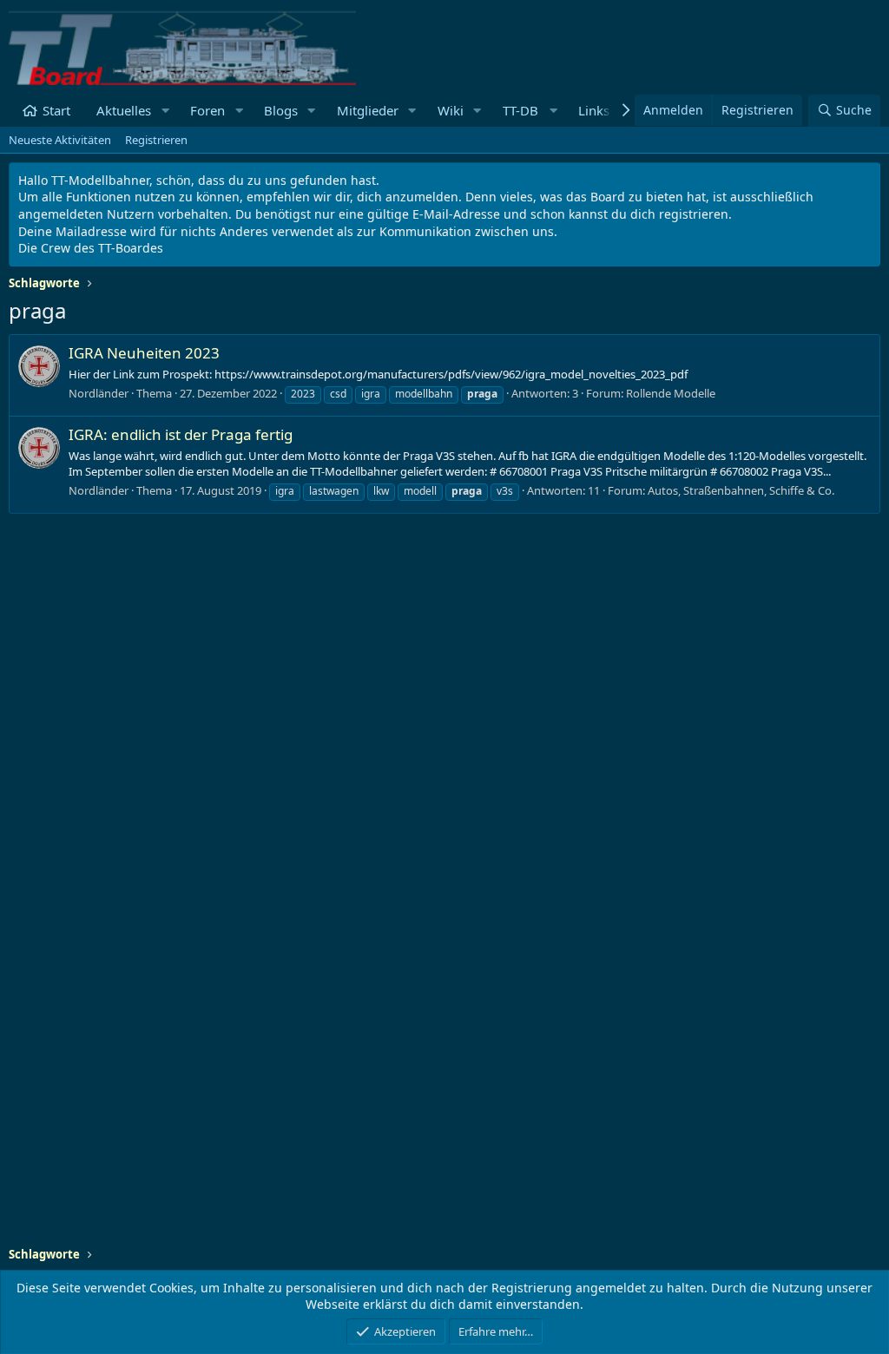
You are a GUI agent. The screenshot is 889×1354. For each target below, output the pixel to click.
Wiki (451, 110)
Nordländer (98, 393)
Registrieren (156, 140)
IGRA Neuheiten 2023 (144, 353)
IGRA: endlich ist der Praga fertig (181, 434)
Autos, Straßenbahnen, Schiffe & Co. (741, 490)
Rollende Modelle (670, 393)
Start (56, 110)
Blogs (281, 110)
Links (593, 110)
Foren (207, 110)
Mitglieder (367, 110)
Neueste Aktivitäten (60, 140)
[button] (165, 111)
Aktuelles (123, 110)
